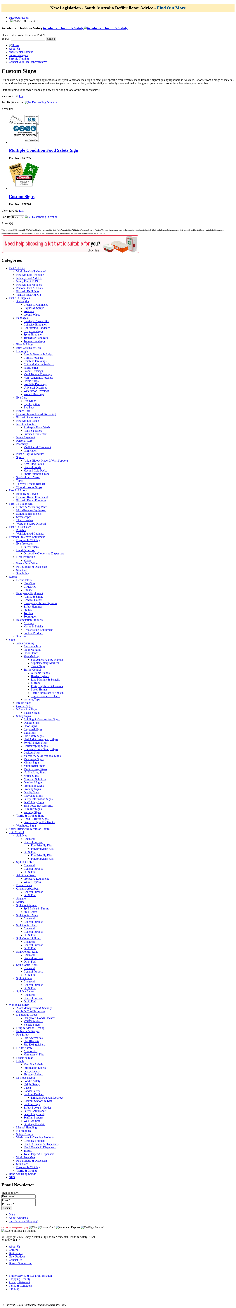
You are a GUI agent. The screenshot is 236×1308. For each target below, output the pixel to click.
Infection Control (26, 424)
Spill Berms (30, 911)
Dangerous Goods (26, 1014)
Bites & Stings (24, 344)
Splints (28, 609)
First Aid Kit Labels (27, 420)
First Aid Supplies (19, 298)
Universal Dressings (35, 387)
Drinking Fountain (34, 1124)
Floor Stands (31, 653)
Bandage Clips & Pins (36, 321)
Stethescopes (23, 517)
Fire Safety (22, 1034)
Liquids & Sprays (34, 307)
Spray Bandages (33, 334)
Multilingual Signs (34, 765)
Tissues (28, 1150)
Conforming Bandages (37, 327)
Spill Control (16, 832)
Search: (5, 38)
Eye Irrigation (32, 404)
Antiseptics (22, 301)
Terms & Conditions (20, 1285)
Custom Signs (21, 196)
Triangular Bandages (36, 337)
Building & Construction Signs (42, 719)
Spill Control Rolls (27, 951)
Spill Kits (21, 835)
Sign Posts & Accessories (38, 805)
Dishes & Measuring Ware (31, 507)
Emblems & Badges (27, 1031)
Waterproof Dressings (36, 390)
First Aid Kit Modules (29, 284)
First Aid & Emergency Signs (41, 739)
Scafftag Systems (34, 1117)
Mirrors (35, 682)
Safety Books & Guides (37, 1107)
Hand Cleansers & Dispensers (41, 1144)
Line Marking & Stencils (45, 679)
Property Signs (32, 789)
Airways (29, 623)
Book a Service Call (20, 1263)
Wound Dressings (34, 394)
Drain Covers (24, 885)
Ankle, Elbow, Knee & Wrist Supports (46, 460)
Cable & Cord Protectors (30, 1011)
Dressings (22, 351)
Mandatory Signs (34, 759)
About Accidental (19, 1217)
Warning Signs (32, 812)
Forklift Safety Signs (36, 742)
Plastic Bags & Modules (30, 453)
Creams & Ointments (36, 304)
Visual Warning (25, 643)
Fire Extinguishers (34, 1044)
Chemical (29, 838)
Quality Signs (31, 792)
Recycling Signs (33, 795)
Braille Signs (23, 702)
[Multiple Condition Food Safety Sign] (24, 142)
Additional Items (26, 875)
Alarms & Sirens (33, 596)
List (21, 96)
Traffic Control (32, 669)
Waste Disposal (32, 881)
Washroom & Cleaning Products (35, 1137)
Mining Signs (31, 762)
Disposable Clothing (28, 540)
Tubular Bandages (34, 341)
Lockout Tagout (25, 1077)
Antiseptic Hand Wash (37, 427)
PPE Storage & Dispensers (31, 566)
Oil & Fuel (30, 852)
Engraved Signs (33, 729)
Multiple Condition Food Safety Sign (43, 150)
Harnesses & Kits (34, 1054)
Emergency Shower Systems (40, 603)
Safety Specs (31, 546)
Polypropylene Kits (42, 848)
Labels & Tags (24, 1057)
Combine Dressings (35, 361)
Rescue (13, 576)
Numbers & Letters (35, 779)
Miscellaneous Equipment (31, 510)
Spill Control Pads (26, 925)
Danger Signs (31, 722)
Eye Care (21, 397)
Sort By (6, 102)
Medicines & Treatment (37, 447)
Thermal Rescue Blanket (30, 483)
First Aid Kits (17, 268)
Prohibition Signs (34, 785)
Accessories (30, 1051)
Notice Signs (31, 775)
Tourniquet (30, 616)
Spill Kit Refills (25, 862)
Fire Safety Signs (34, 736)
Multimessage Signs (35, 769)
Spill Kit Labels (25, 991)
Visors (27, 560)
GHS (12, 1177)
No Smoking (23, 1130)
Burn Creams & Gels (28, 347)
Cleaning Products (34, 1140)
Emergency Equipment (29, 593)
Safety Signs (23, 716)
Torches (28, 613)
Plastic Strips (31, 380)
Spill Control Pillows (28, 938)
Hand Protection (25, 550)
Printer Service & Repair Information (30, 1275)
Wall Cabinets (32, 1120)
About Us (14, 1246)
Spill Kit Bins (24, 978)
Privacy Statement (19, 1282)
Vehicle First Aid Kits (28, 294)
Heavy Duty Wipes (27, 563)
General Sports (32, 467)
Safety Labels (31, 1071)
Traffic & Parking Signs (30, 815)
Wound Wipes (32, 314)
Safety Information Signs (38, 799)
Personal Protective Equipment (27, 536)
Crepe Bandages (33, 331)
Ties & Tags (38, 666)
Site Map (14, 1288)
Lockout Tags (32, 1104)
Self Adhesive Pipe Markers (47, 659)
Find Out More (171, 8)
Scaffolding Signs (34, 802)
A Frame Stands (40, 672)
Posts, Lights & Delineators (47, 686)
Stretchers (22, 636)
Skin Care (22, 570)
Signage (21, 898)
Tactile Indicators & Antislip (47, 692)
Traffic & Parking (26, 1170)
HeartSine (29, 583)
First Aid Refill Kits (27, 291)
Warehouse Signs (26, 825)
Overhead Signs (33, 782)
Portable (21, 530)
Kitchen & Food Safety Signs (41, 749)
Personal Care (24, 440)
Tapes (19, 480)
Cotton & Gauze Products (39, 364)
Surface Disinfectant (35, 434)
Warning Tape (32, 699)
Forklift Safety (32, 1081)
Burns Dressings (33, 357)
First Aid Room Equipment (32, 497)
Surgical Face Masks (28, 477)
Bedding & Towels (27, 493)
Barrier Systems (40, 676)
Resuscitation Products (29, 619)
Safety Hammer (33, 606)
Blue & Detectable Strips (38, 354)
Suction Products (33, 633)
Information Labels (35, 1067)
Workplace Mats (25, 1157)
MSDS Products (33, 1021)
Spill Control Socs (26, 964)
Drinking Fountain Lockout (47, 1097)
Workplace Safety (19, 1004)
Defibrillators (24, 580)
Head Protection (25, 556)
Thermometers (24, 520)
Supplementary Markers (45, 663)
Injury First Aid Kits (28, 281)
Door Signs (30, 726)
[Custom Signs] (24, 188)
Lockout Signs (32, 752)
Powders (29, 311)
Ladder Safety (32, 1091)
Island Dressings (33, 371)
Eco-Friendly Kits (41, 845)
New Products (17, 1256)
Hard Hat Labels (33, 1064)
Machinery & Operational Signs (42, 755)
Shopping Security (19, 1279)
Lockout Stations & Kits (38, 1100)
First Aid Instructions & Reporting (36, 414)
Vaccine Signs (32, 712)
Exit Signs (30, 732)
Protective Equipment (36, 878)
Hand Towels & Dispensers (40, 1147)
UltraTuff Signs (33, 808)
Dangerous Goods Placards (39, 1018)
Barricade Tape (32, 646)
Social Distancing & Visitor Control (29, 828)
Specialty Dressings (35, 384)
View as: (6, 96)
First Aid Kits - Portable (30, 274)
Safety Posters (24, 1134)
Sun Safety (22, 573)
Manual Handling (26, 1127)
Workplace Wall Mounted (31, 271)
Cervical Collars (33, 599)
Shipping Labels (33, 1074)
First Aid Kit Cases (20, 526)
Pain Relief (30, 450)
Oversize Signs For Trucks (39, 822)
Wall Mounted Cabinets (30, 533)
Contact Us (15, 1259)
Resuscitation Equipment (38, 629)
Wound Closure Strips (29, 487)
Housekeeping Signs (36, 745)
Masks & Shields (33, 626)
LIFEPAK (30, 586)
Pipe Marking (31, 656)
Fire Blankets (31, 1041)
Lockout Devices (34, 1094)
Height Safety (24, 1047)
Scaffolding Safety (34, 1114)
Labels (20, 1061)
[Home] (14, 45)
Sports (20, 457)
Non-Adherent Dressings (38, 377)
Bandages (22, 317)
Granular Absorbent (27, 888)
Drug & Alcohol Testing (30, 1027)
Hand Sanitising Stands (22, 1173)
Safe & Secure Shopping (23, 1221)
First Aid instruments (28, 417)
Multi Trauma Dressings (38, 374)
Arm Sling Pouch (34, 463)
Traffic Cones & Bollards (45, 696)
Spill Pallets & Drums (36, 908)
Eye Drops (30, 400)
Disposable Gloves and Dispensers (44, 553)
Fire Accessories (33, 1037)
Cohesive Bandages (35, 324)
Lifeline (28, 590)
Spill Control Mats (27, 915)
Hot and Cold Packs (35, 470)
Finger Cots (23, 410)
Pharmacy (22, 444)
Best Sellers (15, 1253)
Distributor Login (19, 17)
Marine (20, 901)
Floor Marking (32, 649)
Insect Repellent (25, 437)
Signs (12, 639)
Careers (13, 1249)
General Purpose (33, 842)
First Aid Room (18, 490)
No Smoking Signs (35, 772)
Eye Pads (29, 407)
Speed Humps (39, 689)
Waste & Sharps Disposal (31, 523)
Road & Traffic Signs (36, 818)
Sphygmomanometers (28, 513)
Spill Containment (26, 905)
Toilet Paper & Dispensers (39, 1154)
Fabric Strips (31, 367)
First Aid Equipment (20, 503)
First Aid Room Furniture (31, 500)
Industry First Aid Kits (29, 278)
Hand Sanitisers (33, 430)
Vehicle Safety (32, 1024)
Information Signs (26, 709)
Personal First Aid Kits (29, 288)
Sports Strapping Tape (36, 473)
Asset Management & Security (34, 1008)
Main (12, 1214)
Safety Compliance (35, 1110)
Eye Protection (24, 543)
